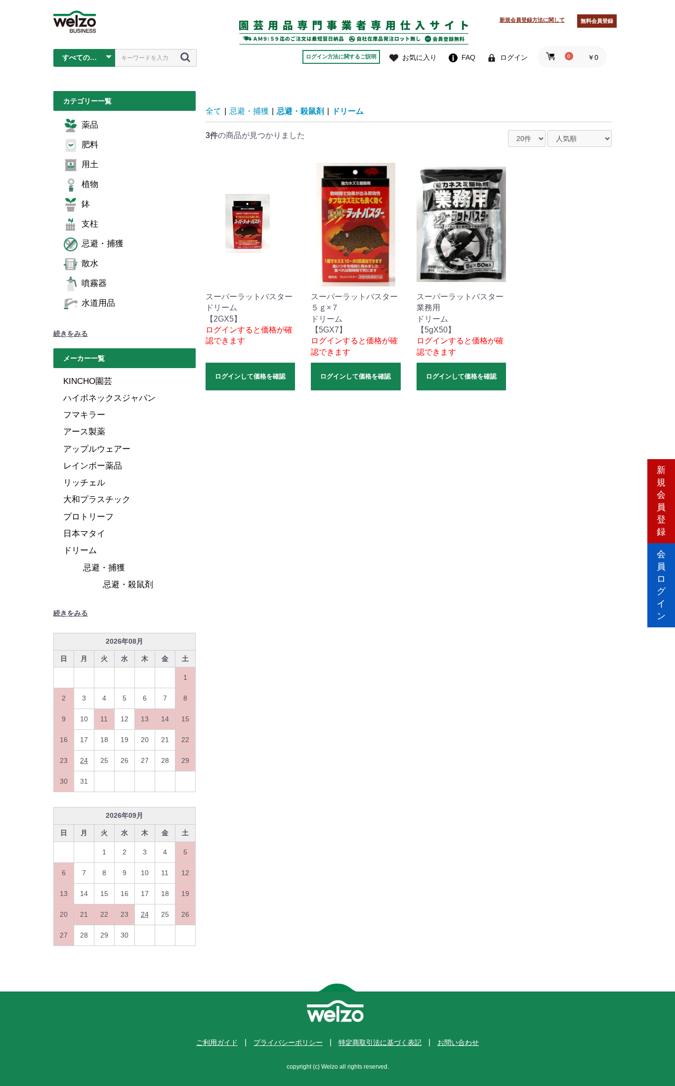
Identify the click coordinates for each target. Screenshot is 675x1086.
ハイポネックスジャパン (109, 398)
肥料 (90, 144)
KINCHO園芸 (87, 381)
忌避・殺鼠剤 (128, 584)
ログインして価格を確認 (250, 376)
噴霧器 (94, 283)
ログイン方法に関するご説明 (341, 56)
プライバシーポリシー (288, 1042)
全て (213, 111)
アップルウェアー (96, 449)
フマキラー (84, 415)
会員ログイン (661, 585)
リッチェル (84, 482)
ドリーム (80, 550)
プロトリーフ (88, 516)
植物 (90, 184)
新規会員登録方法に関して (532, 20)
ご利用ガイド (217, 1042)
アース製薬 (84, 431)
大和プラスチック (96, 499)
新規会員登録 (661, 501)
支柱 (90, 224)
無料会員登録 (597, 21)
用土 (90, 164)
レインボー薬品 (92, 466)
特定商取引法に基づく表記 (380, 1042)
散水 (90, 263)
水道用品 (98, 303)
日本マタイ (84, 533)
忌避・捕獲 (103, 243)
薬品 (90, 125)
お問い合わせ (458, 1042)
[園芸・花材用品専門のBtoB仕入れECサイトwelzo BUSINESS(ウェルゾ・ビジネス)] (74, 21)
